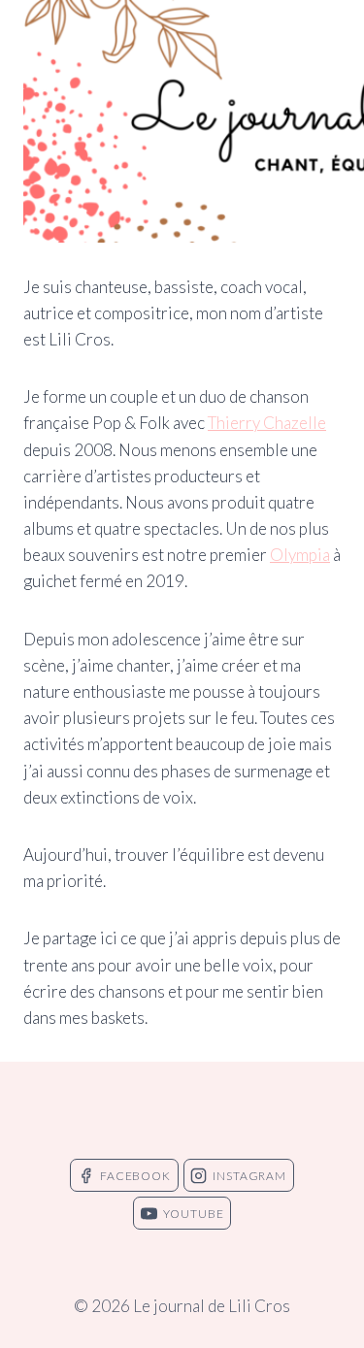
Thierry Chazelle (267, 422)
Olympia (300, 554)
